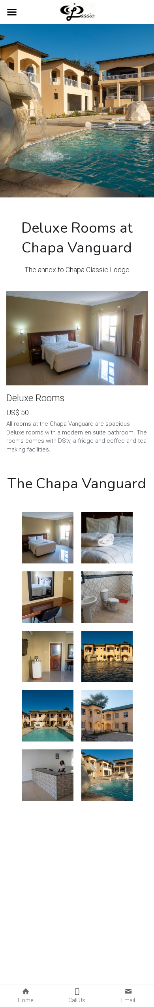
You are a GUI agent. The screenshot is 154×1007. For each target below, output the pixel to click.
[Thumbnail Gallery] (47, 537)
